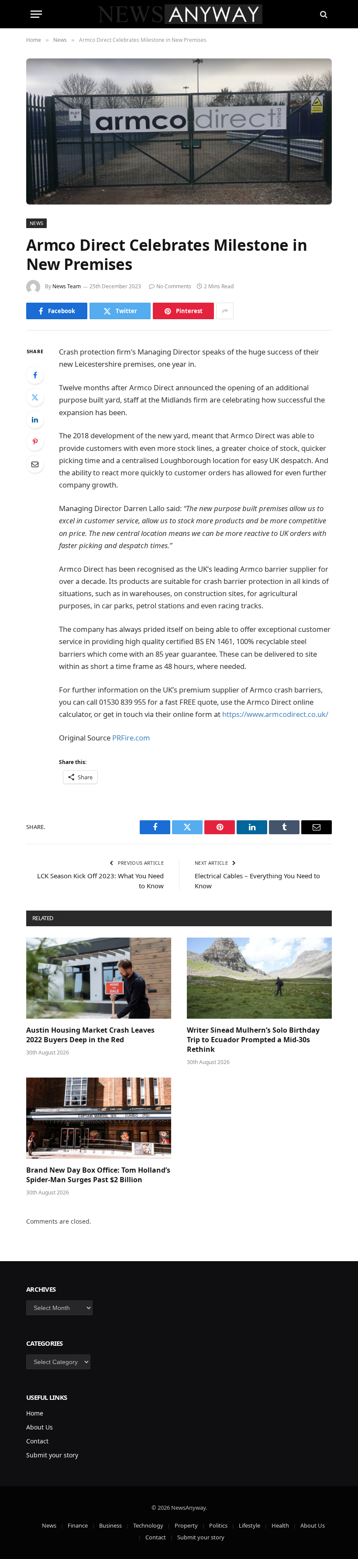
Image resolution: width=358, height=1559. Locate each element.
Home (34, 1413)
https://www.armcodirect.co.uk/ (275, 714)
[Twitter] (35, 397)
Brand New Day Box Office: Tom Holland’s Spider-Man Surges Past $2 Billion (98, 1175)
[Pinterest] (35, 441)
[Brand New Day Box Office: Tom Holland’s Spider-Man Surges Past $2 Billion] (98, 1118)
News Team (66, 286)
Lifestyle (249, 1525)
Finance (78, 1525)
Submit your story (52, 1455)
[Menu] (36, 14)
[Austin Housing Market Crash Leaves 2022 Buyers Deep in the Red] (98, 978)
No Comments (173, 286)
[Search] (322, 14)
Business (110, 1525)
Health (280, 1525)
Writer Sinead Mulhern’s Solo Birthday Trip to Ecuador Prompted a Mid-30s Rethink (253, 1040)
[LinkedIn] (35, 419)
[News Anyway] (179, 14)
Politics (218, 1525)
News (36, 223)
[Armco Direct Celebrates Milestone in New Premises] (179, 131)
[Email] (35, 464)
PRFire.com (131, 738)
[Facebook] (35, 375)
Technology (148, 1525)
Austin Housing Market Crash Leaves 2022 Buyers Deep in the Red (90, 1035)
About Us (39, 1427)
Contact (37, 1441)
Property (186, 1525)
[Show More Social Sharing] (225, 311)
